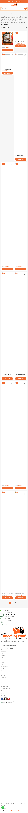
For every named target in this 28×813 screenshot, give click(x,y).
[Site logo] (14, 4)
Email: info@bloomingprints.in (9, 645)
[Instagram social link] (7, 699)
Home (2, 13)
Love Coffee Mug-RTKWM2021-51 (19, 265)
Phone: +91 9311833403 (8, 648)
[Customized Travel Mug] (20, 322)
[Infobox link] (13, 612)
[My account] (26, 4)
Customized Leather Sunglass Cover (6, 484)
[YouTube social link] (9, 699)
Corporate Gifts (4, 686)
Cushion (3, 655)
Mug (2, 653)
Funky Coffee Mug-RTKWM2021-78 (19, 594)
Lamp (2, 657)
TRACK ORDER (18, 1)
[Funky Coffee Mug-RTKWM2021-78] (20, 541)
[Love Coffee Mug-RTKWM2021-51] (20, 213)
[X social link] (4, 699)
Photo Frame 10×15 (6, 45)
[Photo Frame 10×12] (20, 36)
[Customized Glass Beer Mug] (20, 432)
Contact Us (3, 677)
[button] (7, 50)
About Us (3, 675)
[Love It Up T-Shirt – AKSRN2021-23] (7, 213)
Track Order (3, 684)
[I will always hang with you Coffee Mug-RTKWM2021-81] (7, 541)
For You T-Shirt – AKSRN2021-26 (19, 156)
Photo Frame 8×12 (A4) (7, 69)
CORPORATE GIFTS (10, 1)
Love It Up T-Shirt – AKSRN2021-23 (6, 265)
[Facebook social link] (2, 699)
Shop (2, 670)
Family (6, 13)
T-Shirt (2, 660)
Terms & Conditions (5, 688)
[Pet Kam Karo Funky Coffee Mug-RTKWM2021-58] (7, 322)
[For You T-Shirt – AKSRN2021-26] (20, 103)
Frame (2, 662)
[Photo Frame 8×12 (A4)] (7, 60)
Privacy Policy (4, 680)
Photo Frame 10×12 (19, 41)
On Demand (3, 673)
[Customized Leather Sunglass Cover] (7, 432)
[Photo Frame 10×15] (7, 38)
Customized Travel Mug (20, 374)
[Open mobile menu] (1, 4)
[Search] (25, 9)
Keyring (2, 664)
